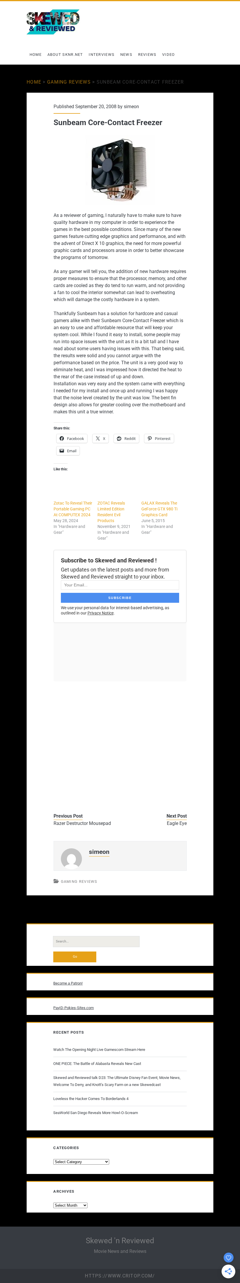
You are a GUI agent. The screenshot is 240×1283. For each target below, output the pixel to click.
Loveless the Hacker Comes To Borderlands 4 (90, 1098)
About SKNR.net (65, 54)
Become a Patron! (68, 983)
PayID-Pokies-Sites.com (73, 1008)
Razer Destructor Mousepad (82, 823)
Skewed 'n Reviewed (120, 1240)
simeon (131, 106)
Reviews (147, 54)
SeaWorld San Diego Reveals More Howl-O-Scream (95, 1113)
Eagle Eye (176, 823)
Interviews (101, 54)
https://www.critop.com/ (120, 1276)
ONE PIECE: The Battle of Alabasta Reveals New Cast (97, 1063)
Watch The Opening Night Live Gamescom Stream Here (99, 1049)
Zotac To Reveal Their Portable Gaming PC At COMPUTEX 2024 (73, 509)
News (126, 54)
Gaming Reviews (69, 82)
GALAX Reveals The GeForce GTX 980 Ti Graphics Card (159, 509)
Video (168, 54)
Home (36, 54)
